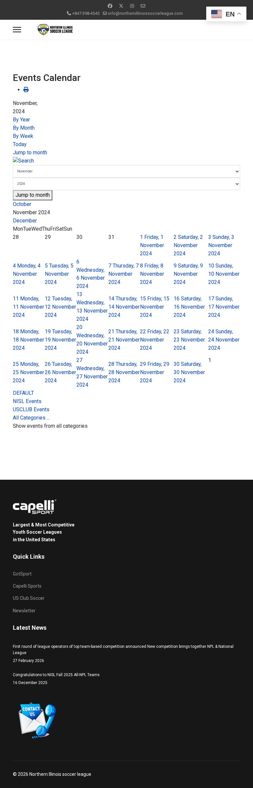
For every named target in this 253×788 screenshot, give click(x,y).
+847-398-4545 (85, 13)
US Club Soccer (28, 598)
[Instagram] (132, 6)
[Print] (26, 90)
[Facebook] (110, 6)
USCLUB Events (31, 409)
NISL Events (27, 401)
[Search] (126, 161)
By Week (23, 136)
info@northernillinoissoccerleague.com (145, 13)
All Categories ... (31, 418)
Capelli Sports (27, 586)
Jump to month (30, 152)
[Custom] (143, 6)
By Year (21, 119)
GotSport (22, 573)
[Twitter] (121, 6)
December (25, 220)
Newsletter (24, 610)
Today (20, 144)
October (22, 204)
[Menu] (17, 29)
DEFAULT (23, 393)
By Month (24, 128)
